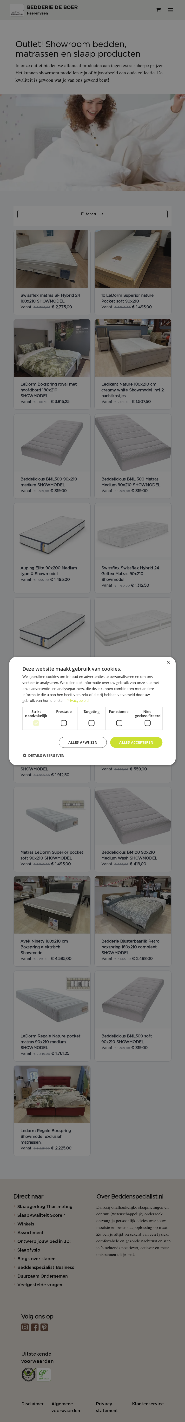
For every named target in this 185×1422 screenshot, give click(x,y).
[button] (43, 755)
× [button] (168, 662)
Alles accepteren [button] (136, 742)
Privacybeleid (77, 700)
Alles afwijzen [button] (83, 742)
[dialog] (92, 711)
